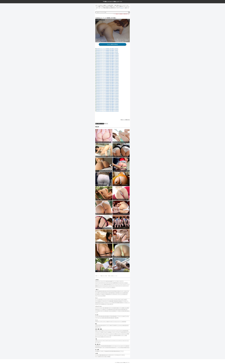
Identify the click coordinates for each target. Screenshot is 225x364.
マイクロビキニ (120, 330)
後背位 (121, 302)
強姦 (106, 351)
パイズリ (103, 299)
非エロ (103, 356)
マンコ (105, 321)
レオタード (103, 335)
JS (112, 291)
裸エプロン (112, 335)
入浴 (126, 309)
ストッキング (112, 340)
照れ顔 (110, 347)
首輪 (126, 335)
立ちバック (127, 302)
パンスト (113, 333)
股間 (123, 321)
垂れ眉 (113, 347)
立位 (96, 304)
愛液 (125, 321)
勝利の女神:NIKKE (107, 284)
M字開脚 (109, 309)
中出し (123, 299)
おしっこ (126, 301)
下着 (96, 340)
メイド (112, 332)
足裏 (125, 325)
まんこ (99, 321)
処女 (103, 294)
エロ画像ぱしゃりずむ (100, 123)
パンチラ (101, 309)
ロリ (121, 291)
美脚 (123, 325)
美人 (106, 291)
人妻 (109, 292)
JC (110, 291)
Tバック (105, 340)
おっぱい (96, 316)
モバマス (110, 287)
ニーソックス (109, 333)
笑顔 (108, 347)
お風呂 (116, 309)
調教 (112, 351)
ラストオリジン (118, 284)
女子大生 (103, 292)
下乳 (127, 316)
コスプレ (105, 330)
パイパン (120, 321)
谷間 (113, 316)
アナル (109, 325)
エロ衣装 (101, 330)
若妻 (111, 292)
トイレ (96, 312)
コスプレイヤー (109, 330)
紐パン (96, 342)
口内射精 (119, 301)
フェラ (107, 299)
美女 (104, 291)
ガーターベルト (126, 340)
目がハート (116, 347)
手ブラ (125, 316)
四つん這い (99, 304)
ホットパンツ (107, 335)
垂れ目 (123, 347)
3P (101, 299)
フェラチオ (110, 299)
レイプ (100, 351)
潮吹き (126, 299)
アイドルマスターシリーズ (99, 287)
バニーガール (116, 332)
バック (124, 302)
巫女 (122, 332)
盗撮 (103, 309)
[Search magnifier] (129, 12)
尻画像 (107, 123)
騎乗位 (119, 302)
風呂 (112, 309)
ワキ (112, 325)
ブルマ (96, 332)
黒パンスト (117, 333)
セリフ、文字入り (121, 355)
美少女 (101, 291)
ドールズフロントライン (125, 284)
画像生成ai (103, 355)
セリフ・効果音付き (98, 356)
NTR (114, 309)
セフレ (112, 294)
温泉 (122, 309)
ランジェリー (116, 340)
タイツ (108, 340)
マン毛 (110, 321)
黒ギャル (99, 292)
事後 (124, 309)
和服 (115, 335)
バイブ (102, 301)
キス (104, 301)
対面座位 (103, 304)
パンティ (101, 340)
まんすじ (116, 321)
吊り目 (120, 347)
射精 (110, 301)
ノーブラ (118, 316)
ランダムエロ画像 (98, 355)
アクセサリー (122, 335)
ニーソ (121, 333)
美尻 (101, 325)
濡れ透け (119, 309)
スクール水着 (100, 332)
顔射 (117, 301)
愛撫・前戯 (113, 301)
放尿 (96, 302)
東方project (108, 281)
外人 (96, 294)
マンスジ (113, 321)
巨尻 (99, 325)
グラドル (121, 292)
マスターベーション (109, 302)
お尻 (96, 325)
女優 (124, 292)
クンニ (96, 301)
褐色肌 (125, 347)
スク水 (104, 332)
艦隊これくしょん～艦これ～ (115, 281)
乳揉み (99, 301)
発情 (96, 309)
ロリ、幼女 (124, 291)
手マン (120, 299)
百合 (114, 294)
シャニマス (106, 287)
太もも (121, 325)
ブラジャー (121, 340)
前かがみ (111, 304)
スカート (128, 332)
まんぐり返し (107, 304)
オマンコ (102, 321)
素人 (96, 291)
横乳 (115, 316)
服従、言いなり (120, 351)
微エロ (106, 356)
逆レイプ (103, 351)
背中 (127, 325)
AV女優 (99, 291)
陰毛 (108, 321)
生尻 (103, 325)
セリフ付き (109, 355)
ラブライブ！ (113, 284)
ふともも (118, 325)
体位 (113, 302)
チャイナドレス (97, 335)
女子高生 (114, 291)
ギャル (96, 292)
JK (109, 291)
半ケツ (106, 325)
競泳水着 (126, 330)
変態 (107, 294)
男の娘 (124, 294)
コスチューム (115, 330)
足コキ (101, 302)
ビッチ (101, 294)
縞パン (99, 342)
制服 (128, 333)
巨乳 (99, 316)
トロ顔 (105, 347)
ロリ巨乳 (110, 316)
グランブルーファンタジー (99, 284)
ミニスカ (96, 333)
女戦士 (125, 332)
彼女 (109, 294)
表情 (98, 347)
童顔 (96, 347)
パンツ (99, 340)
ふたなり (120, 294)
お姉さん (106, 292)
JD (107, 291)
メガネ (99, 330)
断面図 (109, 356)
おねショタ (117, 294)
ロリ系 (127, 291)
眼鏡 (96, 330)
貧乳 (103, 316)
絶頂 (98, 302)
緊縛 (117, 351)
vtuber (96, 281)
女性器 (96, 321)
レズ (105, 294)
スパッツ (105, 333)
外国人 (127, 292)
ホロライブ (100, 281)
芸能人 (118, 292)
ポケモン (121, 281)
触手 (108, 351)
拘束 (110, 351)
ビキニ (107, 332)
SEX (99, 299)
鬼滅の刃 (113, 287)
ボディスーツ (124, 333)
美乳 (101, 316)
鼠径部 (115, 325)
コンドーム (107, 301)
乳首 (105, 316)
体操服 (110, 332)
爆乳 (108, 316)
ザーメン (123, 301)
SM (96, 351)
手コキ (117, 299)
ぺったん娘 (122, 316)
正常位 (116, 302)
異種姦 (115, 351)
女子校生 (118, 291)
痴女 (98, 294)
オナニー (103, 302)
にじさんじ (104, 281)
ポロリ (106, 309)
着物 (119, 335)
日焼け (128, 347)
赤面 (100, 347)
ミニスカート (101, 333)
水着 (124, 330)
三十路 (116, 292)
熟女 (113, 292)
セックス (96, 299)
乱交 (98, 309)
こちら (121, 7)
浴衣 (117, 335)
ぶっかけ (114, 299)
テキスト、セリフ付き (114, 355)
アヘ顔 (103, 347)
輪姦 (98, 351)
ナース (120, 332)
